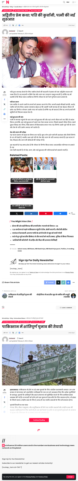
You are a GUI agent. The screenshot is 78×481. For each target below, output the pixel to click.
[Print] (19, 25)
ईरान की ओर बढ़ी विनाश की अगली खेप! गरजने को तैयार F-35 (35, 226)
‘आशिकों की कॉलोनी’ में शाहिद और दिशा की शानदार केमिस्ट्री (34, 240)
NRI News (30, 249)
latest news (22, 249)
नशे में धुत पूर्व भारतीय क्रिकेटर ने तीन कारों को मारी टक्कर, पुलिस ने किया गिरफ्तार (43, 236)
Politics (63, 249)
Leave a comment (67, 307)
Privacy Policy (30, 477)
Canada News (7, 10)
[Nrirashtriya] (7, 2)
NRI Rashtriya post (53, 249)
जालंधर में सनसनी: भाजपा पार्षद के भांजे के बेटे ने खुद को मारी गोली (37, 233)
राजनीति (42, 322)
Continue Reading (39, 420)
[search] (64, 2)
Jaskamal (12, 31)
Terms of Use (43, 477)
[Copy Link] (16, 25)
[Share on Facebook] (10, 25)
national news (36, 10)
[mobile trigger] (3, 2)
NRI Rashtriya (40, 249)
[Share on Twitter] (13, 25)
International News (21, 10)
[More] (22, 25)
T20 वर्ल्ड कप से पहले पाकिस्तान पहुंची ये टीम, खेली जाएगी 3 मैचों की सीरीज (39, 229)
